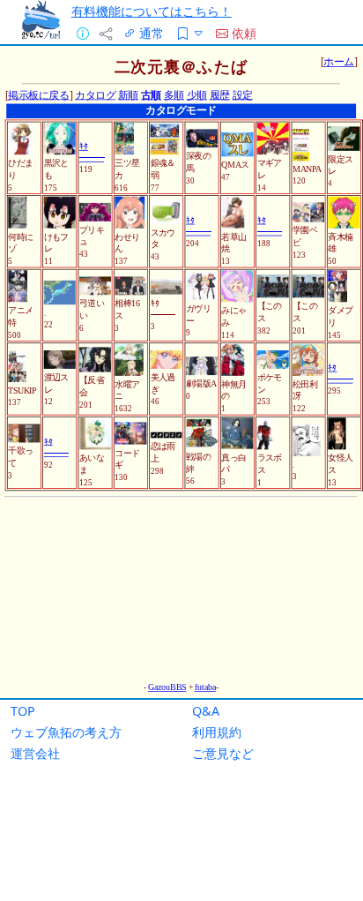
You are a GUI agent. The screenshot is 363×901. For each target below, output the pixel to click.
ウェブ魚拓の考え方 (66, 732)
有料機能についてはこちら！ (151, 11)
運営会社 (35, 753)
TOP (23, 710)
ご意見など (223, 753)
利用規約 (216, 732)
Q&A (205, 710)
